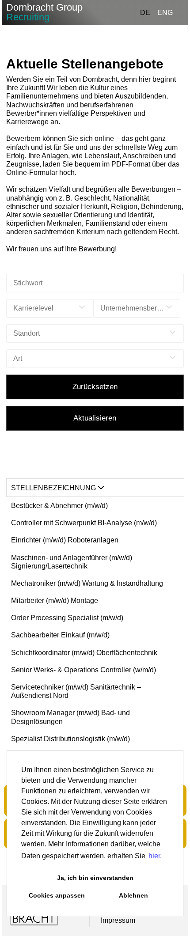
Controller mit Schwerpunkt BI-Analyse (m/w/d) (84, 523)
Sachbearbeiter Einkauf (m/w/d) (60, 635)
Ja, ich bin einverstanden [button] (95, 877)
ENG (165, 12)
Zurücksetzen (95, 387)
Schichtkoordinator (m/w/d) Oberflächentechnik (84, 652)
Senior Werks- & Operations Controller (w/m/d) (83, 670)
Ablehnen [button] (133, 895)
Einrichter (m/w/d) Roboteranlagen (64, 540)
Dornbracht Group (44, 12)
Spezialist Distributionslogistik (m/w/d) (70, 739)
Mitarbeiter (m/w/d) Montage (54, 600)
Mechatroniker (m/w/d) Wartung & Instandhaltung (87, 583)
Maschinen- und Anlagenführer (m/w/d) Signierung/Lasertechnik (71, 562)
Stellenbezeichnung (53, 488)
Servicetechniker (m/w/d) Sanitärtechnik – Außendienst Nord (76, 691)
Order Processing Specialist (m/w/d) (67, 617)
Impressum (118, 920)
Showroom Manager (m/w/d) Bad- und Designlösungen (70, 717)
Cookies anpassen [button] (57, 895)
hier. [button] (155, 856)
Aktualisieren (94, 418)
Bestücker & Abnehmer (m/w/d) (59, 505)
